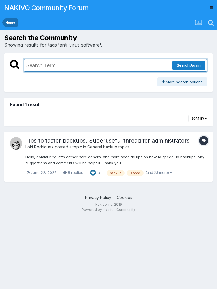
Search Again (189, 65)
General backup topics (108, 146)
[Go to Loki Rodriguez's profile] (16, 143)
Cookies (124, 197)
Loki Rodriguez (39, 146)
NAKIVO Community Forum (46, 8)
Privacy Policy (98, 197)
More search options (184, 82)
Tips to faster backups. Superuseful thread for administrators (107, 140)
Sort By (198, 118)
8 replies (75, 172)
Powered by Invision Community (108, 209)
